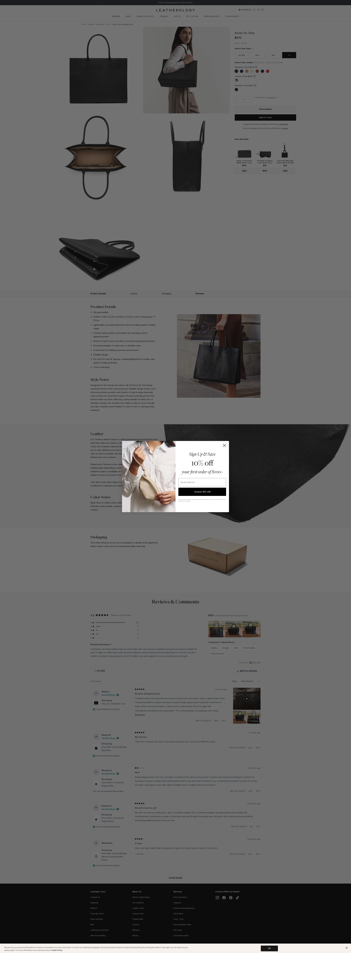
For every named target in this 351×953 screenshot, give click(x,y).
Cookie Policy (56, 950)
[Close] (347, 948)
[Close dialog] (224, 445)
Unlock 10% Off (202, 491)
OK (269, 948)
